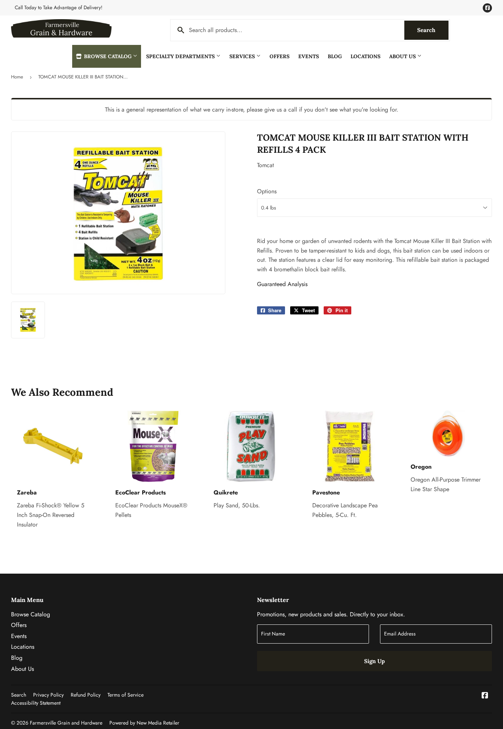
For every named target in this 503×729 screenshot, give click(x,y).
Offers (279, 56)
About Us (403, 56)
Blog (335, 56)
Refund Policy (86, 694)
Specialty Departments (181, 56)
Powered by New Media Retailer (144, 722)
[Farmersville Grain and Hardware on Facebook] (485, 696)
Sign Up (374, 661)
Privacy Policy (48, 694)
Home (17, 76)
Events (308, 56)
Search (433, 30)
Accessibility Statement (35, 703)
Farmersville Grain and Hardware (66, 722)
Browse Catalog (107, 56)
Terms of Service (126, 694)
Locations (365, 56)
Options (267, 191)
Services (242, 56)
